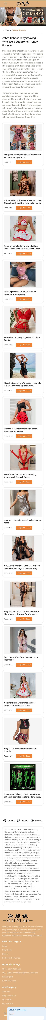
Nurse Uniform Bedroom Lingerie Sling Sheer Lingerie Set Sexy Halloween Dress (22, 247)
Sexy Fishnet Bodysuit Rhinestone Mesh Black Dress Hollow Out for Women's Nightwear (21, 614)
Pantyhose (7, 950)
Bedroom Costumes (11, 958)
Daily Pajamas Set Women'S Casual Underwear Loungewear (20, 293)
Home (8, 30)
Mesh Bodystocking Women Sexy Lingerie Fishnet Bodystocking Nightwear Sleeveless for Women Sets (22, 386)
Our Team (6, 999)
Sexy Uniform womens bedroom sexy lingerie (20, 750)
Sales (4, 946)
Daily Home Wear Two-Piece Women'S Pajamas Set (21, 658)
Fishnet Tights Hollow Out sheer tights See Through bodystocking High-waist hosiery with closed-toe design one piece (22, 203)
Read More (8, 162)
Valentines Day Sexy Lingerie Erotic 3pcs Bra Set (22, 339)
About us (6, 991)
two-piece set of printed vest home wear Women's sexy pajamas (22, 156)
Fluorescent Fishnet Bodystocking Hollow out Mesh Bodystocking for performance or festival (22, 797)
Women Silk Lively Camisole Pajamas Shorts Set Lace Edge (20, 430)
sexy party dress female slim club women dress (22, 521)
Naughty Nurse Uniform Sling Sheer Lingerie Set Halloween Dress (19, 704)
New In (5, 954)
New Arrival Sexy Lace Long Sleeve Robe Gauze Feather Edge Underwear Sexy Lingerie (22, 568)
